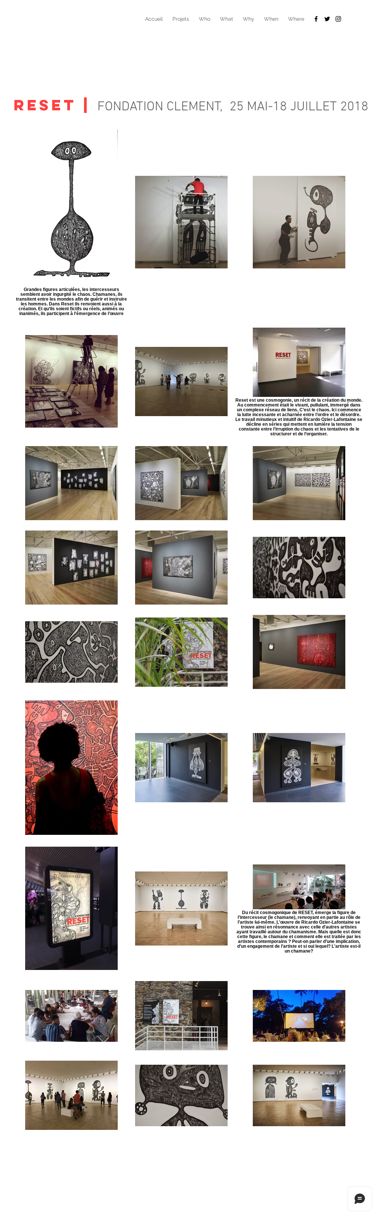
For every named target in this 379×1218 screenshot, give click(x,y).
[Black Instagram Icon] (338, 19)
